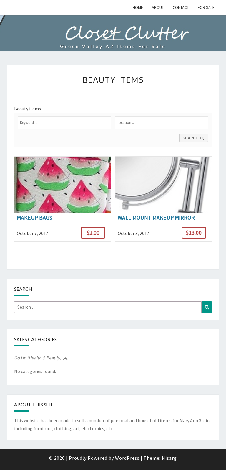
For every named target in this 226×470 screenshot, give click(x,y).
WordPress (127, 458)
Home (138, 7)
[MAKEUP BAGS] (62, 199)
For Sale (206, 7)
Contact (181, 7)
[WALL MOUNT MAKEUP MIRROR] (163, 199)
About (158, 7)
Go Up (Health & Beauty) (37, 358)
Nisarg (169, 458)
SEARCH (191, 138)
